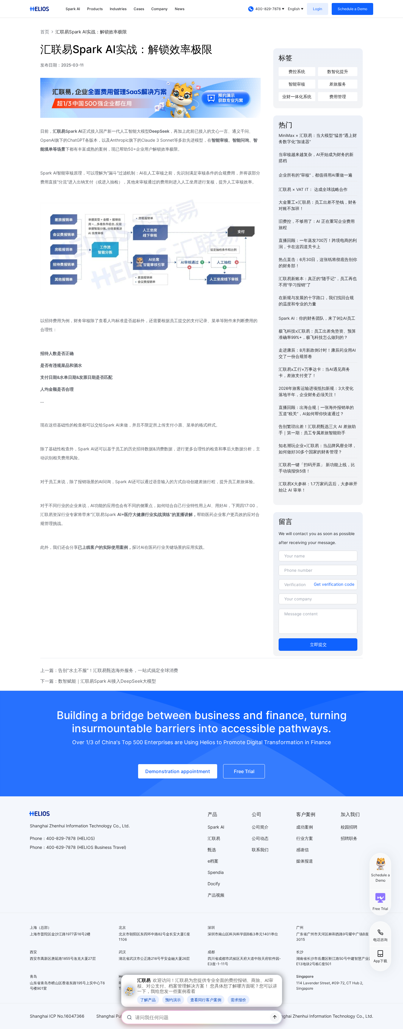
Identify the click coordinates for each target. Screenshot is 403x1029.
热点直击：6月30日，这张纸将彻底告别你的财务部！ (318, 262)
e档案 (213, 860)
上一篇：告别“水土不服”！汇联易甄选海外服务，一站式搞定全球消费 (109, 670)
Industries (118, 9)
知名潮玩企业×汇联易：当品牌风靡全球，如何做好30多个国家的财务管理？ (317, 448)
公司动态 (260, 838)
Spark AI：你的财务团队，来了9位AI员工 (317, 318)
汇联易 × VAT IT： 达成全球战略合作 (313, 189)
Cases (139, 9)
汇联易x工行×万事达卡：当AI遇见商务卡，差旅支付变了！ (314, 372)
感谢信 (302, 849)
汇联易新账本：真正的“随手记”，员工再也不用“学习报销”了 (318, 281)
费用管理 (337, 96)
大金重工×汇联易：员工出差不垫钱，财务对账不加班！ (317, 205)
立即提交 (318, 644)
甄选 (212, 849)
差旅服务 (337, 84)
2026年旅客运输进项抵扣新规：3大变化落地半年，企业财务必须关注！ (316, 391)
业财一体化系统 (296, 96)
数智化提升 (337, 71)
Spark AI (73, 9)
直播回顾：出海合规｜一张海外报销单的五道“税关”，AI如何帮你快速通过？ (316, 410)
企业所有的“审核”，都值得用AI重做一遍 (315, 175)
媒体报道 (304, 860)
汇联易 (214, 838)
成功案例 (304, 826)
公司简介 (260, 826)
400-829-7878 (268, 9)
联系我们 (260, 849)
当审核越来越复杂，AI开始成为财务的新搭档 (316, 157)
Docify (214, 883)
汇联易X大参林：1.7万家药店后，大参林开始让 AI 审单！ (318, 486)
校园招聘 (349, 826)
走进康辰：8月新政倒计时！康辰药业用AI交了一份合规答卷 (317, 353)
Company (159, 9)
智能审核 (296, 84)
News (179, 9)
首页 (44, 32)
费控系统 (296, 71)
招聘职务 (349, 838)
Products (95, 9)
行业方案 (304, 838)
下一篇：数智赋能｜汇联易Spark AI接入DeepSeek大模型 (98, 681)
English (294, 9)
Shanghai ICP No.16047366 (57, 1016)
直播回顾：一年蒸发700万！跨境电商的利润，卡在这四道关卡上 (318, 243)
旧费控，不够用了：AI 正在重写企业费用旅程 (317, 224)
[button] (380, 901)
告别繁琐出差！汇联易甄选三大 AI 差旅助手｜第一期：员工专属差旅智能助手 (317, 429)
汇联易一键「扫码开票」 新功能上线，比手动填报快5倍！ (317, 467)
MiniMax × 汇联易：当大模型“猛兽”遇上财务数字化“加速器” (318, 138)
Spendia (216, 872)
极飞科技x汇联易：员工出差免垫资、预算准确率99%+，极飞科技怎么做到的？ (317, 334)
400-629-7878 (61, 847)
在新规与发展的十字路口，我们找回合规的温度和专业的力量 (316, 300)
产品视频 (216, 894)
